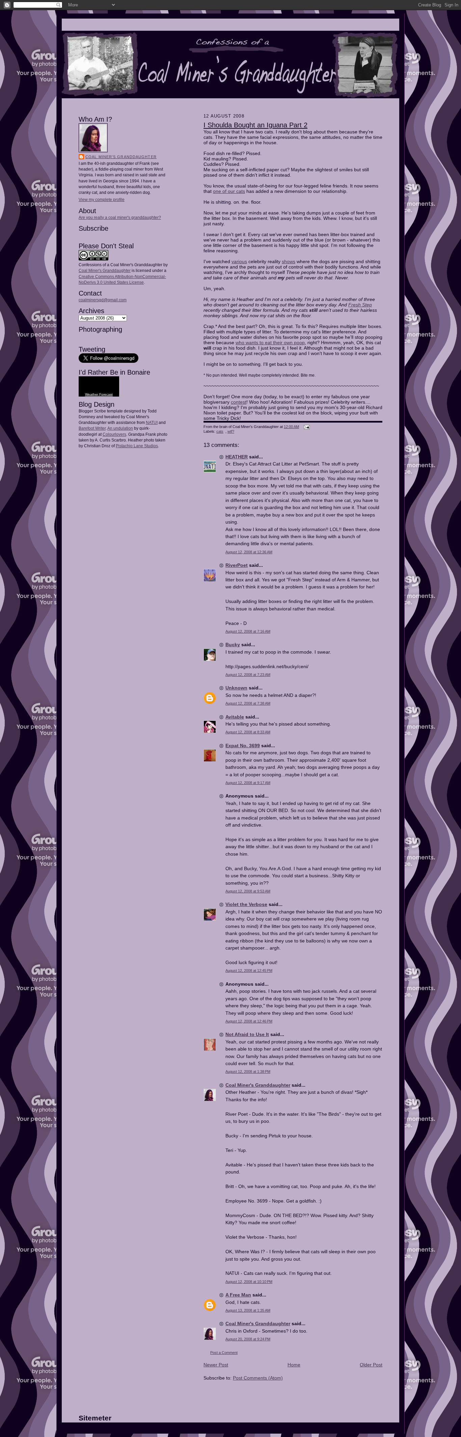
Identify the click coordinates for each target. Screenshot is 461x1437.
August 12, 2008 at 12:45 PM (248, 970)
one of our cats (229, 191)
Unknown (236, 687)
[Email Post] (306, 427)
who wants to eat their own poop (270, 342)
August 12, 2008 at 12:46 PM (248, 1021)
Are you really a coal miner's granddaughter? (120, 217)
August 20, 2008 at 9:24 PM (247, 1339)
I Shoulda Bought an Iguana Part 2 (255, 125)
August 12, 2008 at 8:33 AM (247, 732)
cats (219, 431)
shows (288, 261)
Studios (150, 446)
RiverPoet (236, 565)
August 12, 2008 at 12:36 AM (248, 552)
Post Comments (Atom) (258, 1378)
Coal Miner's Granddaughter (121, 157)
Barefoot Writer (92, 428)
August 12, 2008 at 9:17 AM (247, 783)
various (239, 261)
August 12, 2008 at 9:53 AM (247, 891)
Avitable (234, 717)
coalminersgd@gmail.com (103, 300)
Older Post (371, 1364)
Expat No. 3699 (242, 745)
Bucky (232, 644)
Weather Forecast (99, 394)
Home (294, 1364)
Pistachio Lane (129, 446)
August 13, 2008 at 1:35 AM (247, 1310)
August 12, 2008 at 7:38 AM (247, 703)
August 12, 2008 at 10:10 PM (248, 1282)
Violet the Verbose (246, 904)
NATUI (152, 422)
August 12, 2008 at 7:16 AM (247, 631)
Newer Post (216, 1364)
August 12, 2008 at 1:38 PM (247, 1071)
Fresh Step (360, 304)
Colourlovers (114, 434)
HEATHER (236, 456)
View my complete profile (102, 199)
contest (238, 402)
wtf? (230, 431)
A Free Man (238, 1294)
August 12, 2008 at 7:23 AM (247, 675)
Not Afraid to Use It (247, 1034)
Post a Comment (224, 1353)
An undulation (120, 428)
